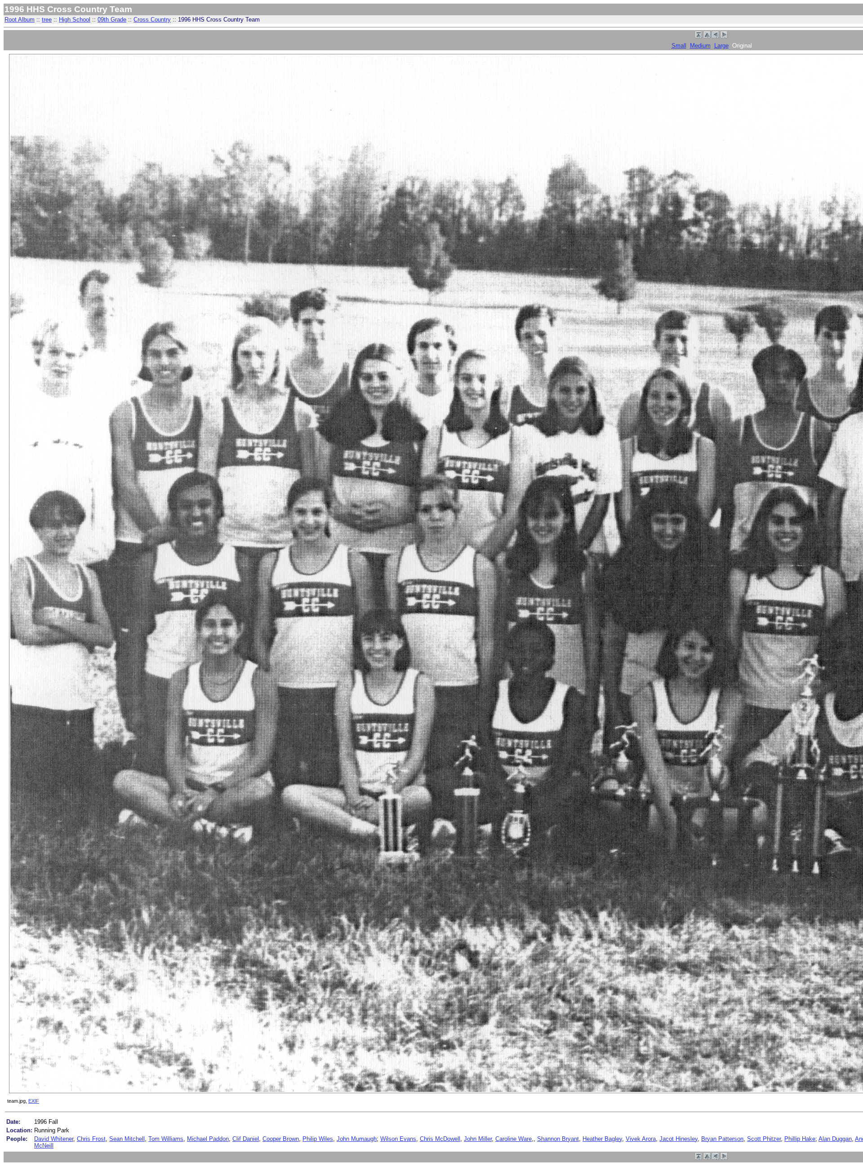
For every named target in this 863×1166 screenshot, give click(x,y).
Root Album (19, 19)
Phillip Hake (799, 1138)
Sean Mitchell (127, 1138)
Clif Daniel (245, 1138)
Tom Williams (165, 1138)
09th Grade (112, 19)
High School (74, 19)
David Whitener (53, 1138)
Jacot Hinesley (678, 1138)
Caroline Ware (513, 1138)
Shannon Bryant (558, 1138)
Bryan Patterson (722, 1138)
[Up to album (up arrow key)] (707, 36)
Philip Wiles (317, 1138)
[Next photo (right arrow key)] (724, 36)
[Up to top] (698, 36)
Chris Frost (91, 1138)
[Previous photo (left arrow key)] (715, 36)
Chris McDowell (440, 1138)
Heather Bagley (602, 1138)
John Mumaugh (357, 1138)
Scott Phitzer (764, 1138)
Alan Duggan (835, 1138)
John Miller (478, 1138)
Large (721, 45)
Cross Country (152, 19)
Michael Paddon (208, 1138)
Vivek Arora (641, 1138)
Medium (700, 45)
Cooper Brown (280, 1138)
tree (47, 19)
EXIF (33, 1101)
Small (679, 45)
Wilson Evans (398, 1138)
